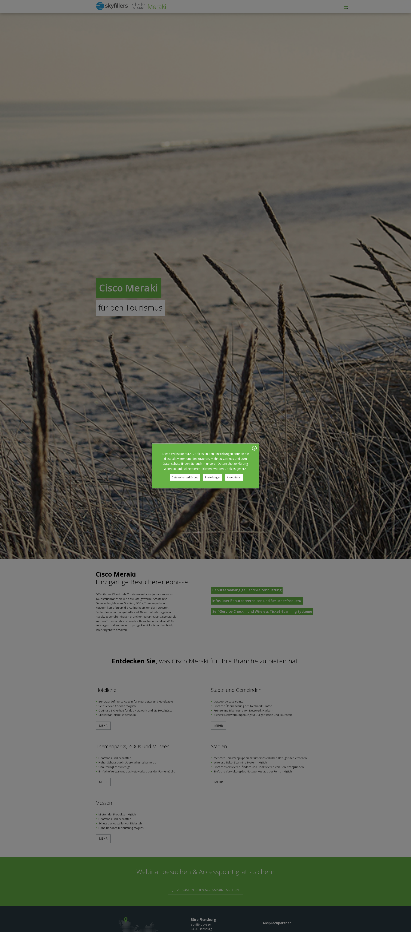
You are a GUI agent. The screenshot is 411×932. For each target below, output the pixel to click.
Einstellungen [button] (212, 477)
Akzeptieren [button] (234, 477)
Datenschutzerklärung (185, 477)
